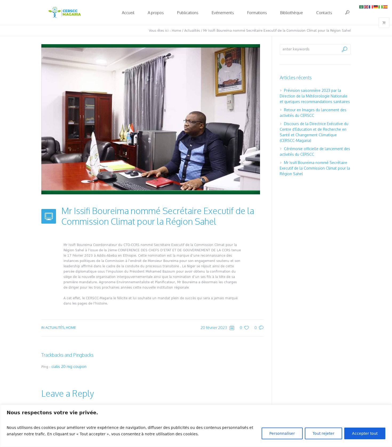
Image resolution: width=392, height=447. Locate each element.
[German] (376, 6)
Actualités (192, 30)
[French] (371, 6)
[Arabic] (361, 6)
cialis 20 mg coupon (68, 366)
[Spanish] (385, 6)
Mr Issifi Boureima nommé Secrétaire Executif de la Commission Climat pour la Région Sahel (315, 168)
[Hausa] (380, 6)
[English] (366, 6)
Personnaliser (282, 433)
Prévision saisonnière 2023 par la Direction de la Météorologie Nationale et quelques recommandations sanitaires (315, 96)
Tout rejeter (323, 433)
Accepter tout (365, 433)
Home (176, 30)
